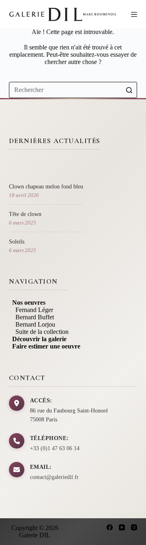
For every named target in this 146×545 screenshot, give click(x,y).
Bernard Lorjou (32, 324)
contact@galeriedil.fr (54, 477)
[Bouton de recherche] (129, 90)
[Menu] (134, 14)
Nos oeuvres (27, 302)
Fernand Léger (31, 309)
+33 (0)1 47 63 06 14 (54, 448)
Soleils (16, 242)
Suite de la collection (39, 331)
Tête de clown (25, 214)
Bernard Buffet (31, 317)
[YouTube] (122, 527)
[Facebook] (110, 527)
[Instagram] (134, 527)
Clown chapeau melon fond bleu (46, 187)
